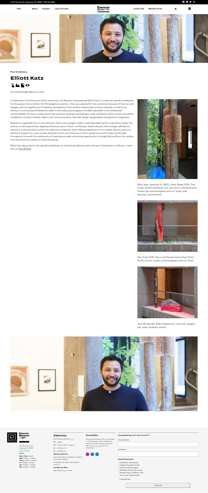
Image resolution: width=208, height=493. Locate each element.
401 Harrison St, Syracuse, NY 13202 (27, 2)
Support (46, 9)
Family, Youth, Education (129, 468)
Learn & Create (61, 9)
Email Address (123, 440)
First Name (122, 450)
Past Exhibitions (19, 72)
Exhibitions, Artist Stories (129, 463)
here (71, 439)
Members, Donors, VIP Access (131, 470)
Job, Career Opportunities (129, 475)
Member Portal (155, 9)
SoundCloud (25, 149)
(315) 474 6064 (24, 450)
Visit (19, 9)
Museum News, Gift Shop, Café (131, 473)
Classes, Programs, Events (130, 465)
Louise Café (138, 9)
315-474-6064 (49, 2)
